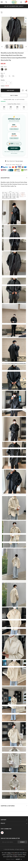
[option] (14, 29)
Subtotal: (3, 85)
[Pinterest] (2, 832)
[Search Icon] (6, 2)
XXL (13, 76)
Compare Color (21, 39)
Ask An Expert (19, 161)
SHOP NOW (14, 148)
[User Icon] (21, 2)
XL (9, 76)
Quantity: (3, 80)
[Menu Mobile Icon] (2, 2)
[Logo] (14, 2)
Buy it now (14, 95)
